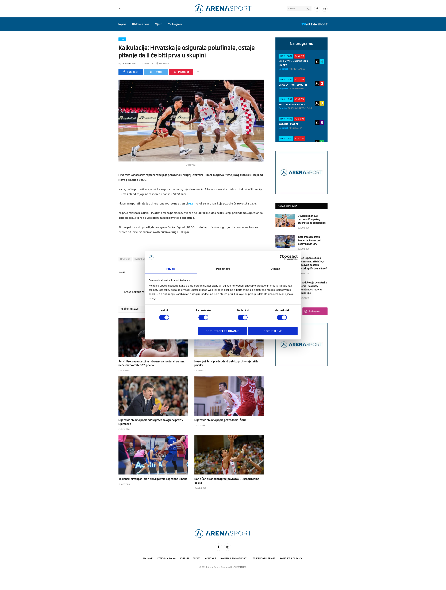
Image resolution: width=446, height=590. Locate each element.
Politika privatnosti (234, 558)
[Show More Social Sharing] (197, 72)
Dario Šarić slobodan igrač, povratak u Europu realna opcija (226, 481)
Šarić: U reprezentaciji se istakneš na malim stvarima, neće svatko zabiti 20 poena (151, 363)
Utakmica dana (140, 24)
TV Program (175, 24)
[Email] (106, 219)
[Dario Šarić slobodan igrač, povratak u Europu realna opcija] (229, 455)
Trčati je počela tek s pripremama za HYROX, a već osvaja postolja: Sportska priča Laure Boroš (312, 263)
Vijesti (158, 24)
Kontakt (210, 558)
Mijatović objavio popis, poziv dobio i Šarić (220, 420)
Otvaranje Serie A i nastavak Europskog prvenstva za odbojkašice (312, 219)
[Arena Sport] (223, 9)
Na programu (301, 43)
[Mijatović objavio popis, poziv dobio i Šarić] (229, 396)
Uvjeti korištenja (263, 558)
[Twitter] (106, 193)
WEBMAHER (240, 567)
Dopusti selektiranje (222, 331)
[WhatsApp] (106, 228)
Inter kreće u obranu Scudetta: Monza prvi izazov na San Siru (309, 240)
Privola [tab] (170, 268)
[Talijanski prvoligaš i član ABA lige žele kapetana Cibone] (153, 455)
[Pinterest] (106, 210)
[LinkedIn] (106, 202)
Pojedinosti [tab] (223, 268)
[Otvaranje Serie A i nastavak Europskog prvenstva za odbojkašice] (285, 220)
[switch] (203, 317)
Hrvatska (125, 259)
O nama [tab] (275, 268)
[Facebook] (106, 184)
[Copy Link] (106, 237)
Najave (122, 24)
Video (197, 558)
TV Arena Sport (129, 63)
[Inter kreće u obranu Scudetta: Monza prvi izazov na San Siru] (285, 241)
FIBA (122, 39)
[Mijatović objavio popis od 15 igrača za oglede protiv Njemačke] (153, 396)
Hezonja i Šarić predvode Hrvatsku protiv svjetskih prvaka (226, 363)
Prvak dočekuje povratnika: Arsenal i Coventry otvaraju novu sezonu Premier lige (312, 288)
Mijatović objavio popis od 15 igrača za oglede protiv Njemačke (150, 422)
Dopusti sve (273, 331)
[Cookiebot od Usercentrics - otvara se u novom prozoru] (282, 257)
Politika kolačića (291, 558)
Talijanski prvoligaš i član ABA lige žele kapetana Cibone (152, 479)
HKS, (191, 203)
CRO (120, 8)
